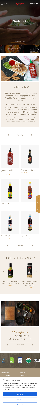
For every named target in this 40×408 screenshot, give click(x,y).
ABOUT (22, 373)
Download (20, 345)
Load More (20, 245)
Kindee (20, 4)
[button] (38, 49)
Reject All (20, 404)
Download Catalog (38, 204)
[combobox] (20, 135)
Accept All (20, 394)
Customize (20, 399)
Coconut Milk (5, 376)
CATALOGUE (34, 4)
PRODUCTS (5, 373)
